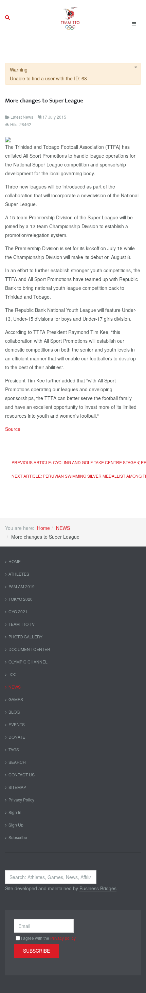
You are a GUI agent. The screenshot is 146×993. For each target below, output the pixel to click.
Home (43, 527)
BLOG (14, 712)
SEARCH (17, 762)
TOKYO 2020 (20, 599)
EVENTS (16, 724)
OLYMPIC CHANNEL (28, 661)
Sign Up (15, 825)
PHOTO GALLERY (25, 636)
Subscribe (17, 837)
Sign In (14, 812)
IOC (12, 674)
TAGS (13, 749)
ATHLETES (18, 574)
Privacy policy (63, 938)
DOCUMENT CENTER (29, 649)
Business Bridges (97, 888)
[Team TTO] (70, 17)
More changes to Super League (44, 100)
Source (12, 428)
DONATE (16, 737)
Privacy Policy (21, 799)
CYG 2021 (18, 611)
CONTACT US (21, 774)
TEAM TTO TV (21, 624)
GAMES (15, 699)
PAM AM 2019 (21, 586)
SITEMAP (17, 787)
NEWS (63, 527)
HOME (14, 561)
